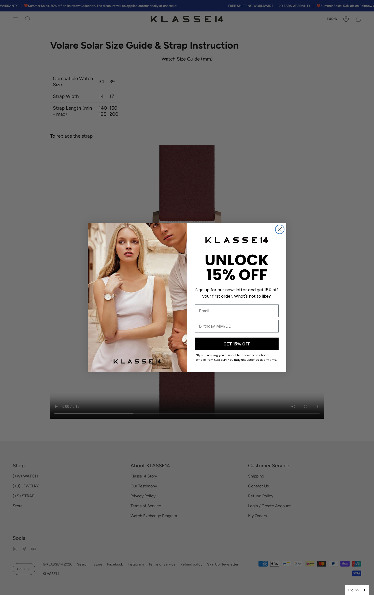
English (353, 590)
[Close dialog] (279, 229)
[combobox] (357, 590)
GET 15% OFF (236, 343)
